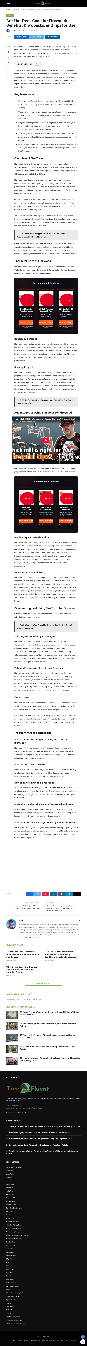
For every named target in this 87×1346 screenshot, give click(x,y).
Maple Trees (10, 1259)
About (20, 1341)
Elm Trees (10, 15)
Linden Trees (10, 1252)
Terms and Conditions (48, 1341)
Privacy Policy (35, 1341)
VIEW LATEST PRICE (26, 322)
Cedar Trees (9, 1191)
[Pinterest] (8, 68)
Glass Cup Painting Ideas (13, 1225)
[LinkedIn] (8, 63)
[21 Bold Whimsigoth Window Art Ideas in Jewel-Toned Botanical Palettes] (12, 1026)
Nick (14, 31)
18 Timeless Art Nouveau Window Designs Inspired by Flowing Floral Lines (47, 1036)
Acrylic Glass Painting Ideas (14, 1167)
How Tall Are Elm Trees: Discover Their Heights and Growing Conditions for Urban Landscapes (60, 954)
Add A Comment (43, 983)
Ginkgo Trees (10, 1218)
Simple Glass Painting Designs (15, 1293)
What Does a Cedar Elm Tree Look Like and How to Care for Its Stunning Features (22, 969)
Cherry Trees (10, 1194)
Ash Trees (9, 1177)
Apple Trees (10, 1174)
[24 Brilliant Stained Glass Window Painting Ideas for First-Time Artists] (12, 1049)
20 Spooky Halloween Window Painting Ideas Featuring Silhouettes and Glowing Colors (50, 1059)
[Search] (78, 3)
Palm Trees (9, 1266)
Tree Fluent (46, 1336)
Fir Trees (9, 1215)
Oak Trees (9, 1262)
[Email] (8, 73)
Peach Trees (9, 1269)
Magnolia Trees (11, 1255)
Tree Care (9, 1303)
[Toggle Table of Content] (36, 64)
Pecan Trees (9, 1276)
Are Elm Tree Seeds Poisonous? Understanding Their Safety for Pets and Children (23, 954)
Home (14, 1341)
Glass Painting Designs (13, 1232)
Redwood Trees (11, 1283)
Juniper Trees (10, 1249)
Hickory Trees (10, 1245)
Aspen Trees (10, 1181)
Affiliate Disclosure (70, 1341)
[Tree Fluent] (43, 3)
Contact (26, 1341)
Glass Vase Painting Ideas (14, 1238)
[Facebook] (8, 52)
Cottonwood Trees (11, 1198)
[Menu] (8, 3)
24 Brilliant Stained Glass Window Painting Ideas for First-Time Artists (47, 1047)
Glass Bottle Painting (12, 1222)
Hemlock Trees (10, 1242)
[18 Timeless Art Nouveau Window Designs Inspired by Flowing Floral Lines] (12, 1038)
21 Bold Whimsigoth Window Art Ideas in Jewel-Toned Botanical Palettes (48, 1024)
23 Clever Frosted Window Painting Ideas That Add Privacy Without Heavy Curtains (50, 1013)
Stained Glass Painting (13, 1296)
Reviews (8, 1289)
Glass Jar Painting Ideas (13, 1228)
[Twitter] (8, 57)
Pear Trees (9, 1272)
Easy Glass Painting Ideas (14, 1208)
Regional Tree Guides (12, 1286)
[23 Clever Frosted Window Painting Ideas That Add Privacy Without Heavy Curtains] (12, 1015)
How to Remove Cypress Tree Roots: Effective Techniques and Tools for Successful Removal (60, 908)
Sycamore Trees (11, 1300)
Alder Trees (9, 1171)
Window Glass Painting (13, 1317)
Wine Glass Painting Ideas (14, 1320)
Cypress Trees (10, 1201)
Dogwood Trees (11, 1205)
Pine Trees (9, 1279)
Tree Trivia (9, 1306)
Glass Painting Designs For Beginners (17, 1235)
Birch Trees (9, 1188)
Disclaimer (60, 1341)
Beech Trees (10, 1184)
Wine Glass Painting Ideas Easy (15, 1323)
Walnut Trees (10, 1310)
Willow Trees (10, 1313)
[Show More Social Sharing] (62, 37)
